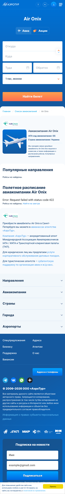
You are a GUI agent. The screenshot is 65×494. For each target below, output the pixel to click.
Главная (7, 111)
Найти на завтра (31, 203)
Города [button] (8, 315)
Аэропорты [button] (12, 326)
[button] (38, 4)
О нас (36, 353)
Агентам (38, 346)
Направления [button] (13, 280)
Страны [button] (9, 303)
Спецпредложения (14, 340)
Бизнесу (7, 346)
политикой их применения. (34, 491)
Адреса (37, 340)
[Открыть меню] (60, 4)
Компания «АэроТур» (15, 236)
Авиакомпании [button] (14, 292)
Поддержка (10, 353)
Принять (53, 486)
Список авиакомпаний (26, 111)
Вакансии (8, 359)
